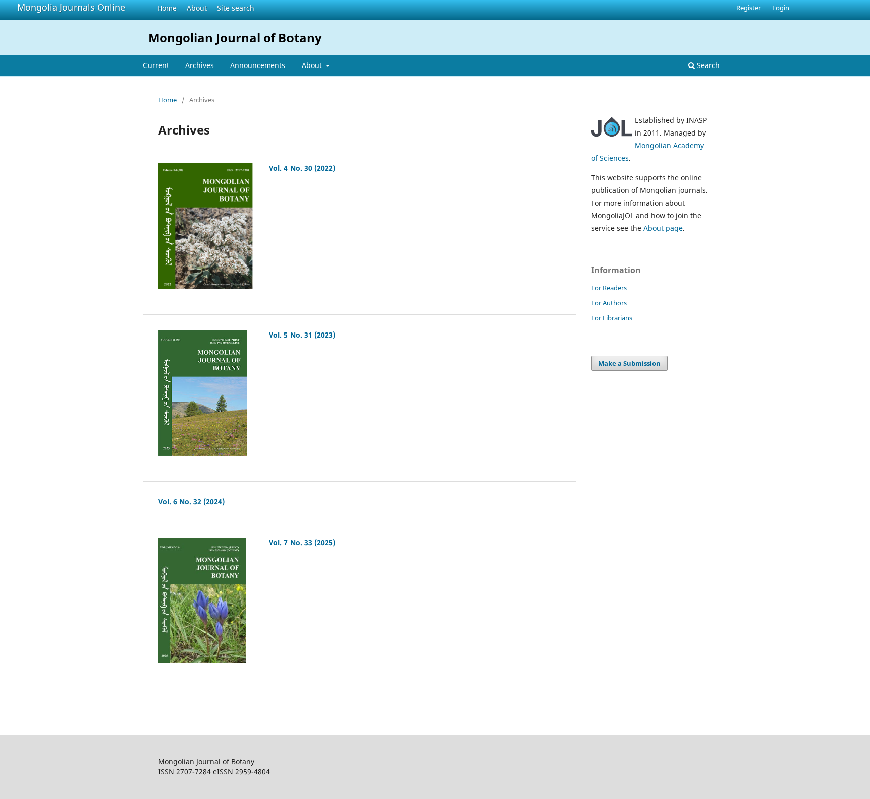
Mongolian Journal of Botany (235, 37)
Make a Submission (629, 363)
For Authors (609, 302)
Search (707, 65)
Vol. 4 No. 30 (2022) (302, 168)
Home (167, 8)
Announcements (257, 65)
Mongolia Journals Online (71, 7)
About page (663, 228)
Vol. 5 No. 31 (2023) (302, 335)
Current (156, 65)
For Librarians (611, 317)
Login (780, 7)
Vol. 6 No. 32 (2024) (191, 501)
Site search (235, 8)
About (197, 8)
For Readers (609, 287)
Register (748, 7)
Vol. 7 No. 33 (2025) (302, 542)
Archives (199, 65)
